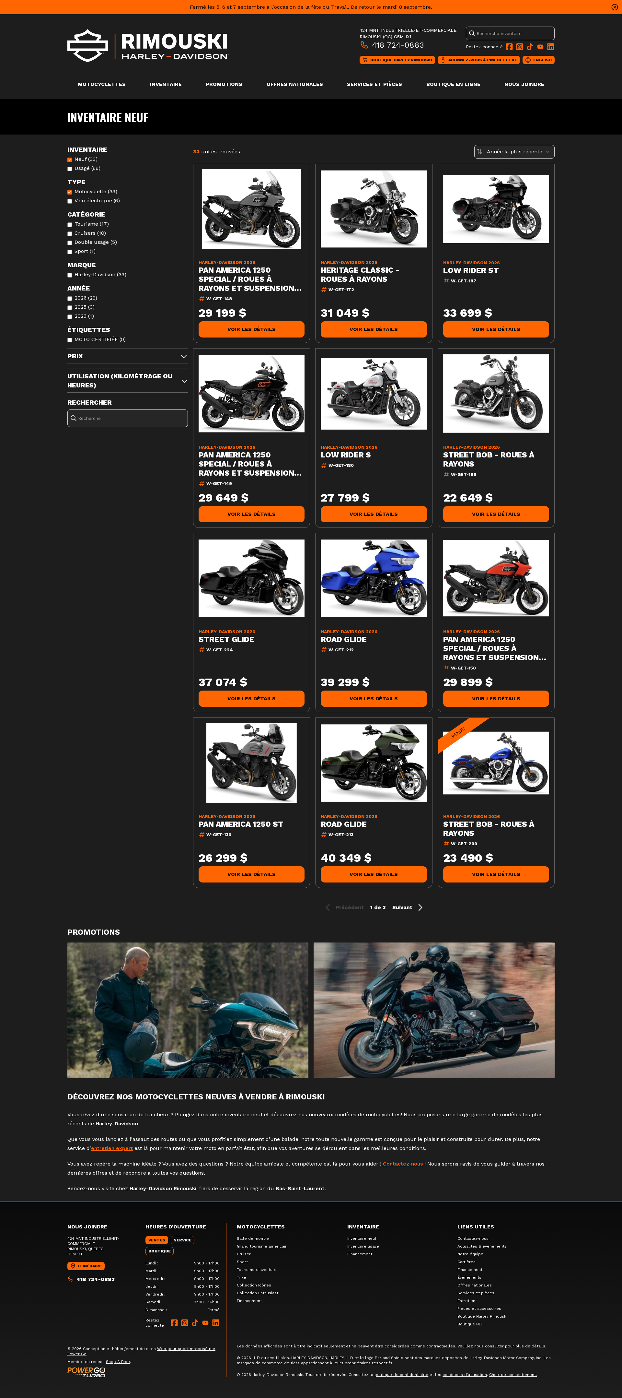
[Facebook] (509, 47)
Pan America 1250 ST (241, 824)
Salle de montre (253, 1238)
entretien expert (112, 1148)
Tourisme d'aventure (257, 1269)
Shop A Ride (118, 1361)
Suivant (402, 907)
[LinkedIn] (551, 47)
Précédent (350, 907)
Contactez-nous (403, 1164)
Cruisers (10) (90, 233)
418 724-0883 (398, 45)
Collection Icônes (254, 1285)
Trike (241, 1277)
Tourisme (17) (92, 224)
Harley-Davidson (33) (100, 274)
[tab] (156, 1240)
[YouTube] (540, 47)
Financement (249, 1300)
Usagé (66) (87, 168)
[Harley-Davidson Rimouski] (148, 45)
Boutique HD (469, 1324)
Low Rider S (346, 454)
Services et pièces (374, 84)
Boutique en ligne (453, 84)
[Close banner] (614, 7)
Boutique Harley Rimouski (482, 1316)
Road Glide (344, 639)
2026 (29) (86, 298)
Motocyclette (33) (96, 191)
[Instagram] (520, 47)
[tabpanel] (182, 1286)
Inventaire (166, 84)
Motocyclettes (102, 84)
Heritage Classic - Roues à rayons (360, 275)
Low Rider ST (471, 270)
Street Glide (226, 639)
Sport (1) (85, 251)
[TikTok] (530, 47)
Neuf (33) (86, 159)
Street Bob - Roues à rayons (488, 459)
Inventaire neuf (361, 1238)
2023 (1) (84, 316)
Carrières (466, 1262)
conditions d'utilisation (465, 1374)
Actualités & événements (482, 1246)
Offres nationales (295, 84)
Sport (242, 1262)
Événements (469, 1277)
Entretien (466, 1300)
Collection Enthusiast (257, 1293)
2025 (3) (85, 307)
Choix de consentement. (513, 1374)
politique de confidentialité (401, 1374)
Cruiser (244, 1254)
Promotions (224, 84)
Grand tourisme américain (262, 1246)
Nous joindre (524, 84)
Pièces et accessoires (479, 1308)
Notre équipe (470, 1254)
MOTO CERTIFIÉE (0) (100, 339)
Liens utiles (475, 1227)
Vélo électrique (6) (97, 200)
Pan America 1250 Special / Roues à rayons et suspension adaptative (246, 279)
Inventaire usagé (363, 1246)
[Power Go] (146, 1372)
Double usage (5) (96, 242)
